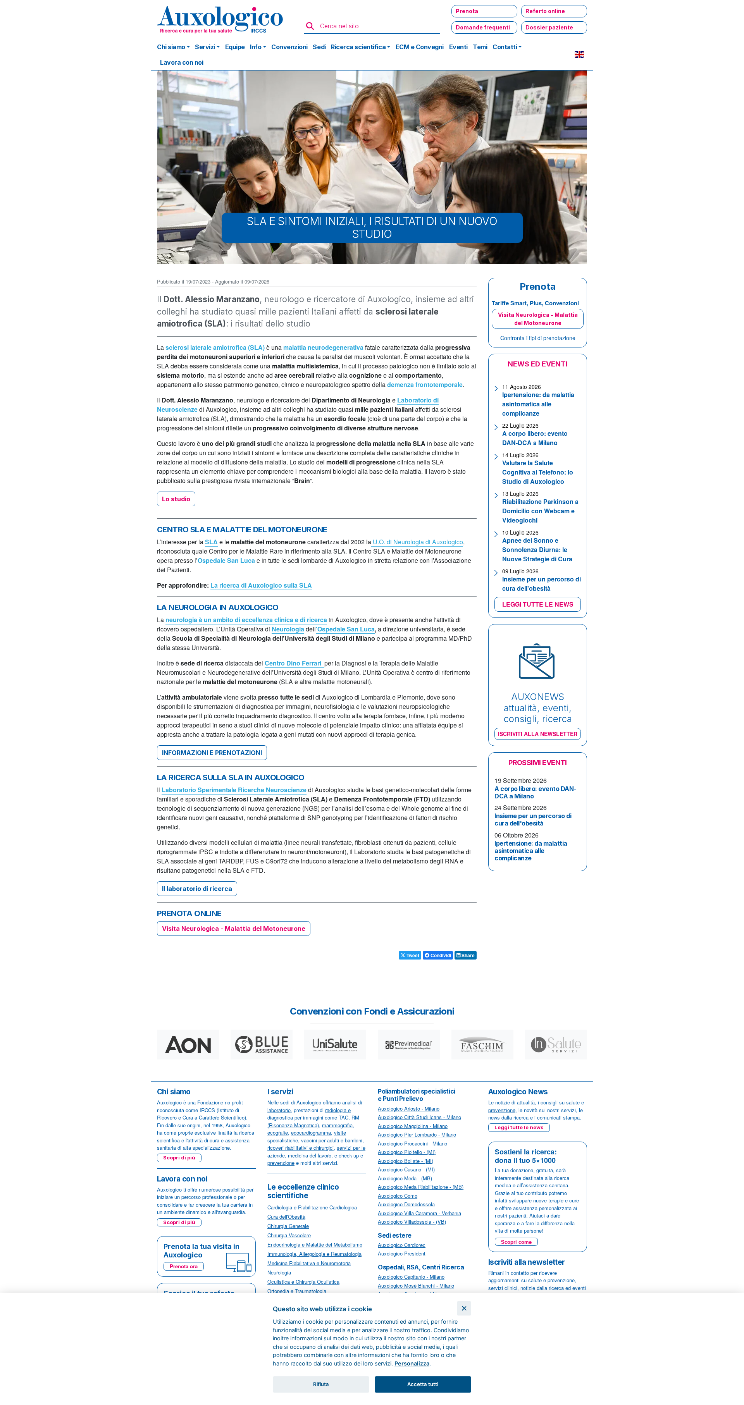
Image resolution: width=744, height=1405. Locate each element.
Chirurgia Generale (288, 1226)
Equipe (235, 47)
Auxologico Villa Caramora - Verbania (419, 1213)
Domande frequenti (483, 27)
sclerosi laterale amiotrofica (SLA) (215, 347)
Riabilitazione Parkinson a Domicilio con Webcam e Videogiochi (540, 511)
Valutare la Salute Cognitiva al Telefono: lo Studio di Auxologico (537, 472)
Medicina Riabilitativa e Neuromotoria (309, 1263)
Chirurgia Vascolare (289, 1235)
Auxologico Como (397, 1195)
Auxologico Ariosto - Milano (408, 1108)
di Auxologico (444, 541)
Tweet (412, 955)
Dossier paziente (549, 27)
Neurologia (279, 1272)
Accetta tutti (422, 1384)
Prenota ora (184, 1266)
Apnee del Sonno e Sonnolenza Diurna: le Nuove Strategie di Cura (537, 549)
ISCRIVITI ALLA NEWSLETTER (537, 734)
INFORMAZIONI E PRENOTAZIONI (212, 753)
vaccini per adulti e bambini (331, 1140)
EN (579, 54)
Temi (480, 47)
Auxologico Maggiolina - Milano (413, 1126)
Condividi (440, 955)
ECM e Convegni (420, 47)
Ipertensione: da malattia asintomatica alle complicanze (538, 404)
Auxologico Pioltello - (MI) (407, 1152)
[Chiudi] (464, 1308)
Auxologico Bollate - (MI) (405, 1160)
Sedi (319, 47)
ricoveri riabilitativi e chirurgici (300, 1147)
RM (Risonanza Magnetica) (313, 1121)
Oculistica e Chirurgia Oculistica (303, 1281)
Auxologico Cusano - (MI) (406, 1169)
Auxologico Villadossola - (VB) (412, 1221)
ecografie (277, 1132)
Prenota (467, 11)
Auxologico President (401, 1253)
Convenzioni (289, 47)
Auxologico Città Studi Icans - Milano (419, 1117)
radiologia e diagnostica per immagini (309, 1113)
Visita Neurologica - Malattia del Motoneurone (233, 928)
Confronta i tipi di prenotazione (537, 338)
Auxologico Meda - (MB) (405, 1178)
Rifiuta (321, 1384)
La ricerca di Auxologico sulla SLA (261, 585)
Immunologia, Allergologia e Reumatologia (314, 1253)
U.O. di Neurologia (399, 541)
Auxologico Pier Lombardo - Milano (417, 1134)
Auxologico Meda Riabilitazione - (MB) (420, 1186)
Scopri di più (179, 1157)
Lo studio (176, 499)
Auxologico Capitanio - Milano (411, 1276)
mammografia (337, 1125)
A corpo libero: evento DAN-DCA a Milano (535, 438)
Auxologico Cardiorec (401, 1245)
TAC (343, 1117)
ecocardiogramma (311, 1132)
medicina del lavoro (309, 1155)
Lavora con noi (181, 62)
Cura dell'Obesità (286, 1216)
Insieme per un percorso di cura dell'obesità (541, 583)
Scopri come (516, 1241)
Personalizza (411, 1363)
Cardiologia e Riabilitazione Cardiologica (312, 1207)
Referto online (545, 11)
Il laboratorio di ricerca (197, 889)
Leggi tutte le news (519, 1127)
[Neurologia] (372, 542)
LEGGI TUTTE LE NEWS (538, 604)
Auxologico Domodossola (406, 1204)
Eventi (458, 47)
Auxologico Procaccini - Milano (412, 1143)
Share (467, 955)
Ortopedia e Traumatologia (296, 1291)
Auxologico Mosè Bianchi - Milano (416, 1285)
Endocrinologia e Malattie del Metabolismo (314, 1244)
